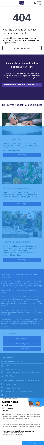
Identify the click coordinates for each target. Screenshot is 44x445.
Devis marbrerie (22, 349)
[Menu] (3, 2)
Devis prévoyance (22, 343)
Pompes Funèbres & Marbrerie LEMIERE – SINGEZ (21, 380)
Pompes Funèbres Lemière (11, 361)
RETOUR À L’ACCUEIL (22, 48)
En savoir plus (22, 155)
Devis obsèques (22, 338)
